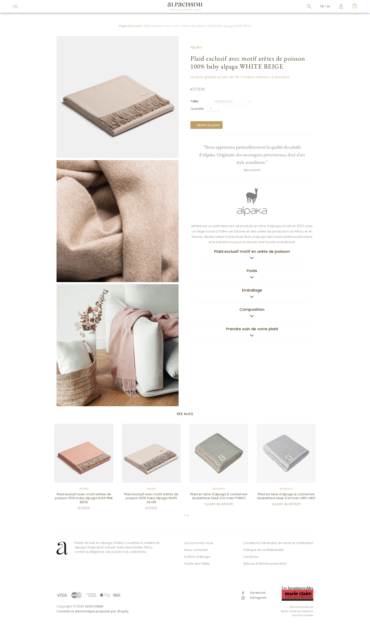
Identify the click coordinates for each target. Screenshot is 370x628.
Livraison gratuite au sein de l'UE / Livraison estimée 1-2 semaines (239, 77)
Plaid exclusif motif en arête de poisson (252, 251)
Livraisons (250, 557)
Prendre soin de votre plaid (252, 329)
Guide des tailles (197, 563)
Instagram (257, 597)
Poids (252, 270)
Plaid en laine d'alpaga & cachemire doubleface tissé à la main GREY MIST (286, 496)
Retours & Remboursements (264, 563)
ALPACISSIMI (94, 606)
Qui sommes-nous (198, 543)
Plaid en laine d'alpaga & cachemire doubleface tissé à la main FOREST (218, 496)
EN (328, 6)
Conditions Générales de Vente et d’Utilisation (278, 543)
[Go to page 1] (182, 515)
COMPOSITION (251, 309)
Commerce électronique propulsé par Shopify (93, 611)
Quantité (197, 109)
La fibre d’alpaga (197, 557)
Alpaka (196, 47)
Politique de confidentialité (263, 550)
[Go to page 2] (185, 515)
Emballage (252, 290)
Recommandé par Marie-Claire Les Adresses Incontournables (297, 611)
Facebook (257, 593)
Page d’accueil (130, 26)
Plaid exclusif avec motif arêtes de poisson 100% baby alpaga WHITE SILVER (151, 498)
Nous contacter (196, 550)
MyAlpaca (218, 488)
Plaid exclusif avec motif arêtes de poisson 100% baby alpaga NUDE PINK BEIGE (84, 498)
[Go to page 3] (188, 515)
